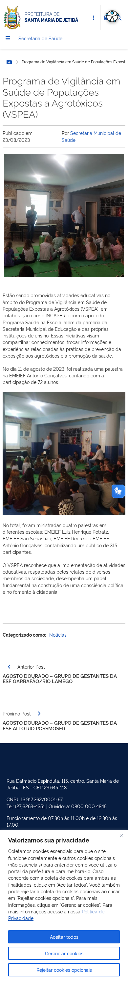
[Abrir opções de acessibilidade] (112, 16)
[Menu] (8, 38)
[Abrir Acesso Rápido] (93, 18)
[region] (64, 906)
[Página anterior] (9, 666)
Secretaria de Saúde (40, 38)
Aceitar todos (64, 937)
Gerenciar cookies (64, 953)
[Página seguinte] (39, 713)
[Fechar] (121, 836)
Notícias (58, 634)
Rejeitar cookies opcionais (64, 969)
